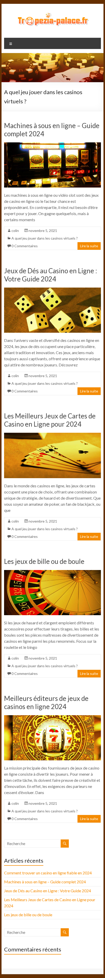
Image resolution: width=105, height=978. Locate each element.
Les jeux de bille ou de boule (44, 561)
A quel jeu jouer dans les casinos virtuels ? (44, 238)
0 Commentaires (24, 246)
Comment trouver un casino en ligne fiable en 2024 (48, 872)
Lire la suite (89, 246)
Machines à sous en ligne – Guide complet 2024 (45, 881)
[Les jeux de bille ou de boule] (52, 572)
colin (15, 230)
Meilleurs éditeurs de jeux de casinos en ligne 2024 (46, 702)
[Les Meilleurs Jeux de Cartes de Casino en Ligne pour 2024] (52, 435)
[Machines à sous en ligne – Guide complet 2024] (52, 144)
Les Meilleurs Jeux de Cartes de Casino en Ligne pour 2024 (50, 420)
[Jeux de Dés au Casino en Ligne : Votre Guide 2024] (52, 290)
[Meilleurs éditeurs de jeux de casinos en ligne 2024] (52, 717)
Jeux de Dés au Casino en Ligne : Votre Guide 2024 (50, 275)
